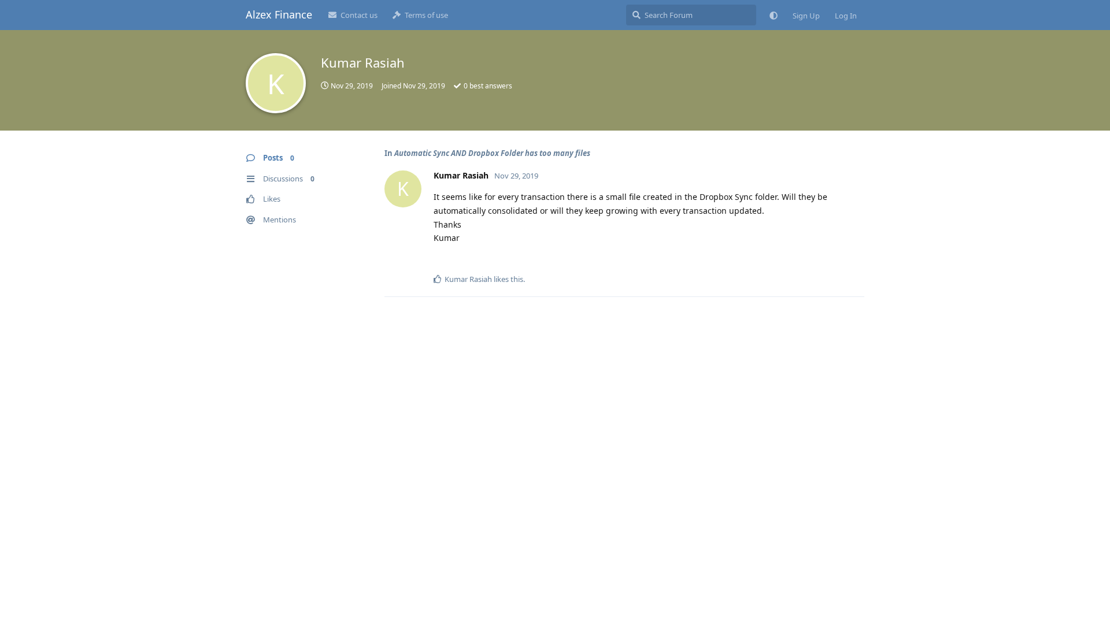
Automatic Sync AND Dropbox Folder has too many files (492, 153)
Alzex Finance (279, 14)
